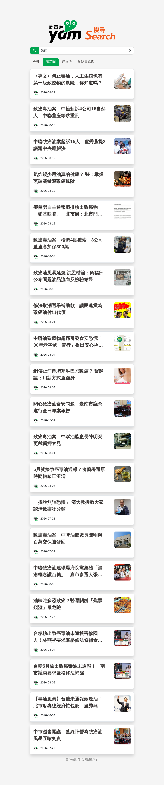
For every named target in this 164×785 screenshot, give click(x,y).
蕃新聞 (51, 61)
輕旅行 (67, 61)
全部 (36, 61)
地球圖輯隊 (86, 61)
